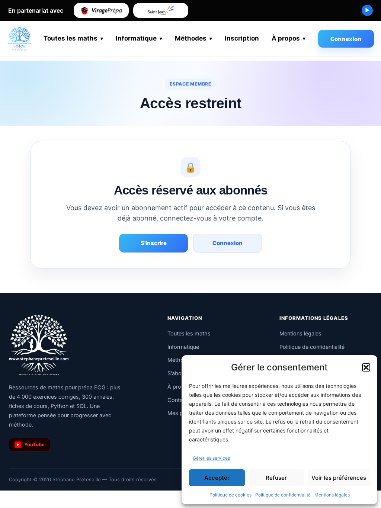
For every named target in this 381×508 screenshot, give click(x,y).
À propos (286, 38)
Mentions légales (332, 495)
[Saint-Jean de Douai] (160, 10)
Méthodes (190, 38)
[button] (366, 367)
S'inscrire (154, 243)
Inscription (242, 38)
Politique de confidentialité (283, 495)
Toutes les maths (70, 38)
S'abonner (179, 373)
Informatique (136, 38)
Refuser (276, 477)
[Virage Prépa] (101, 10)
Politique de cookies (230, 495)
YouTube (30, 444)
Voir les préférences (338, 477)
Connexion (346, 38)
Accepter (217, 477)
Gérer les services (211, 458)
